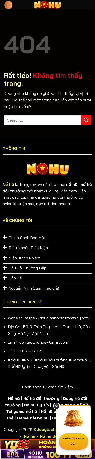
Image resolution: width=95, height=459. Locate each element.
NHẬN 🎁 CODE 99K (73, 441)
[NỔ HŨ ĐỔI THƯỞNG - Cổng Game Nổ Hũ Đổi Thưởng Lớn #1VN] (47, 5)
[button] (8, 5)
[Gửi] (86, 120)
